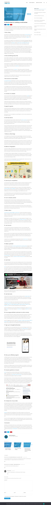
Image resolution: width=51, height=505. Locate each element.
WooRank (5, 188)
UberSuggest (13, 188)
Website (25, 492)
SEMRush (8, 188)
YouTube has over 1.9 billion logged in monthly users (11, 212)
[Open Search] (46, 2)
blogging (27, 37)
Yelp (8, 321)
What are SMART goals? (37, 32)
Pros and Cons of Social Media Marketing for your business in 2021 (13, 457)
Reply (4, 461)
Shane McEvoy (9, 470)
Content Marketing (31, 2)
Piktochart (14, 160)
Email (15, 492)
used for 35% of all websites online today (23, 42)
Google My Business (22, 304)
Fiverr (5, 266)
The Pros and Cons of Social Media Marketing (40, 23)
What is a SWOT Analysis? (37, 34)
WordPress (13, 42)
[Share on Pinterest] (11, 24)
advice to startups (24, 119)
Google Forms (6, 305)
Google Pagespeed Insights (15, 304)
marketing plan (15, 428)
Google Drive (27, 304)
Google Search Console (7, 303)
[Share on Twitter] (8, 24)
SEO (44, 2)
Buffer (7, 308)
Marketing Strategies (39, 2)
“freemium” (15, 69)
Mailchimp (27, 308)
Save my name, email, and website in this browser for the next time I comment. (15, 496)
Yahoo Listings (27, 320)
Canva (12, 160)
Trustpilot (23, 320)
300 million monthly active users (17, 374)
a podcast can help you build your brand (19, 256)
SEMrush (5, 412)
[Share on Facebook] (5, 24)
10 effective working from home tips (39, 15)
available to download (23, 219)
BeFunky (19, 160)
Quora (5, 372)
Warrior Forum (25, 239)
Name (5, 492)
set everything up (6, 255)
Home (27, 2)
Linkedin (28, 95)
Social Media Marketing (7, 80)
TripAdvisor (19, 320)
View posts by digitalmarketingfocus (13, 436)
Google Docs (9, 304)
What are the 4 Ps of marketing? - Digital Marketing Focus (12, 464)
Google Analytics (27, 296)
